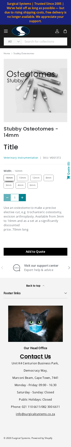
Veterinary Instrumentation (21, 157)
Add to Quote (35, 252)
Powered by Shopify (41, 438)
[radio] (9, 178)
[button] (65, 31)
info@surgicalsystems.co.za (35, 414)
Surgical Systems (21, 438)
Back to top (33, 285)
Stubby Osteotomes (23, 53)
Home (7, 53)
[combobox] (35, 41)
